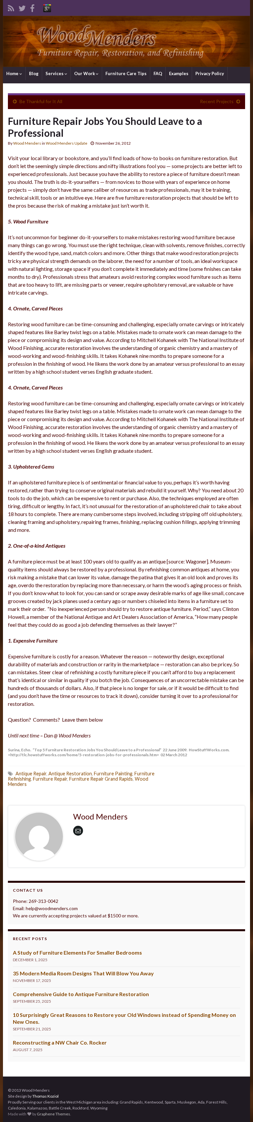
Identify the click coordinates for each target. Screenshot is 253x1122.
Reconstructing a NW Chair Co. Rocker (60, 1042)
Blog (34, 73)
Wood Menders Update (66, 143)
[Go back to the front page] (126, 41)
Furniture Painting (113, 773)
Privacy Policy (209, 73)
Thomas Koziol (45, 1096)
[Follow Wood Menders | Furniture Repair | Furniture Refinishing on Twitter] (22, 7)
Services (55, 73)
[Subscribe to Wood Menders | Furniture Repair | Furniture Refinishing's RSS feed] (11, 7)
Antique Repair (30, 773)
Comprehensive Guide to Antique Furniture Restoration (81, 994)
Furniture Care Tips (126, 73)
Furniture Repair (50, 779)
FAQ (158, 73)
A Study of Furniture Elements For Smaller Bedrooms (77, 952)
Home (12, 73)
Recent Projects (217, 101)
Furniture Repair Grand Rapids (101, 779)
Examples (178, 73)
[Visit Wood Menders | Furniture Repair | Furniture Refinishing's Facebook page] (32, 7)
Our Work (85, 73)
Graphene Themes (53, 1113)
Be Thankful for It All (40, 101)
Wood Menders (27, 143)
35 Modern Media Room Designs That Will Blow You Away (83, 973)
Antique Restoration (70, 773)
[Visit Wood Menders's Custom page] (47, 7)
